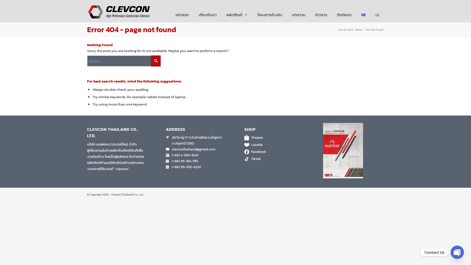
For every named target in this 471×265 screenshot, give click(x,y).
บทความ (298, 15)
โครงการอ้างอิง (270, 15)
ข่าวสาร (321, 15)
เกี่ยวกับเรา (208, 15)
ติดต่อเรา (344, 15)
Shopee (257, 137)
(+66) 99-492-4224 (186, 167)
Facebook (258, 151)
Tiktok (256, 158)
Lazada (256, 144)
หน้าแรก (182, 15)
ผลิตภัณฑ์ (234, 15)
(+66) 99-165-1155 (185, 161)
